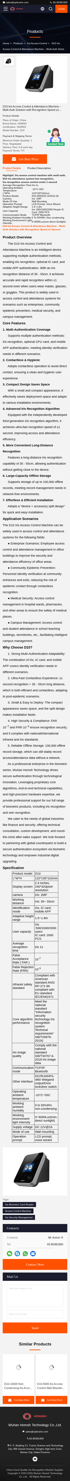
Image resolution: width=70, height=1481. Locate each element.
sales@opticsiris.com (17, 2)
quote (61, 8)
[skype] (17, 1253)
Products (18, 43)
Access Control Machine (18, 1211)
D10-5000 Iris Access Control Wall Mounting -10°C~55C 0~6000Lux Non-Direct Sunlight (51, 1386)
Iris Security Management (19, 1217)
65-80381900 (59, 2)
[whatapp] (25, 1253)
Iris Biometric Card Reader (19, 1204)
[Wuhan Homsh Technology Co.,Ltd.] (17, 9)
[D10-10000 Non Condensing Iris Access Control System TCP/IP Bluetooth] (18, 1367)
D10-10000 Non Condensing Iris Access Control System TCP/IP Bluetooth (18, 1386)
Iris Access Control (37, 43)
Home (6, 43)
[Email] (33, 1253)
